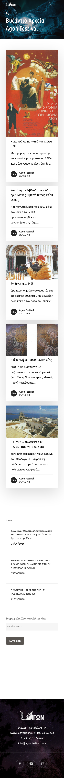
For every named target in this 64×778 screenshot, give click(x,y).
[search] (50, 4)
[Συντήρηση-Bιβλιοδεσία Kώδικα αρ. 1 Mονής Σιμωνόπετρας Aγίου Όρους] (32, 213)
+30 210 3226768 (34, 738)
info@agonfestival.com (32, 743)
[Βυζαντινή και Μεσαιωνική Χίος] (32, 362)
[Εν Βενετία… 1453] (32, 282)
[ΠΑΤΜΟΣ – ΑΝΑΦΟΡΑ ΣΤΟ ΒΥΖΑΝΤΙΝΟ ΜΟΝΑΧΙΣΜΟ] (32, 447)
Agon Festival (26, 172)
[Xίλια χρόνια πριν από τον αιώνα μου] (32, 116)
